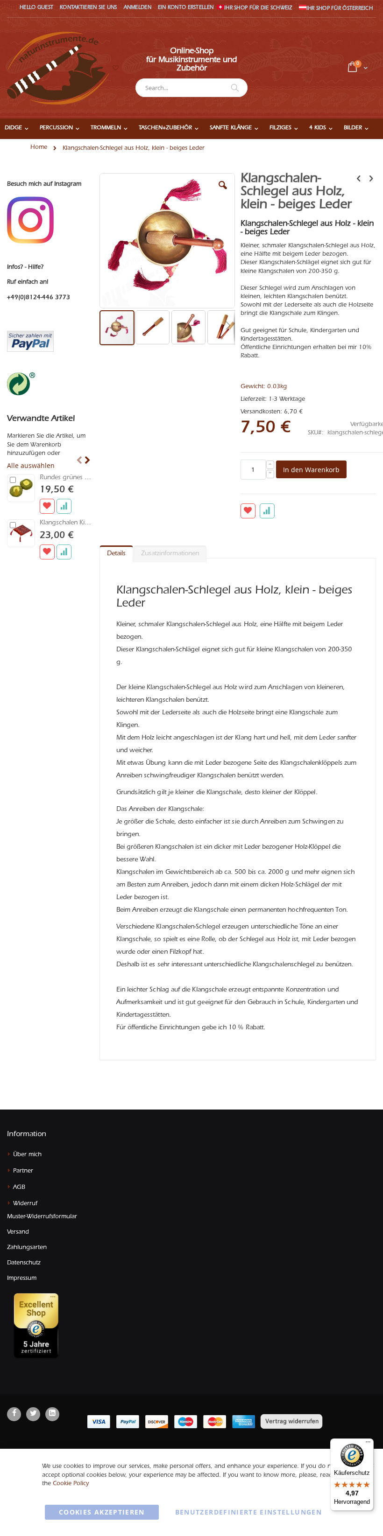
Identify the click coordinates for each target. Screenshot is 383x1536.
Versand (18, 1232)
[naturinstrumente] (58, 68)
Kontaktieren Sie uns (88, 8)
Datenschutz (24, 1263)
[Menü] (368, 1444)
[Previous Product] (359, 180)
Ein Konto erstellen (185, 8)
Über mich (27, 1155)
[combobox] (191, 87)
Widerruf (25, 1204)
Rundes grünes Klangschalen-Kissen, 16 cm (66, 478)
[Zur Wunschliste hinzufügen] (47, 506)
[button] (115, 69)
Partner (23, 1171)
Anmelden (137, 8)
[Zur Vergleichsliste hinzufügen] (64, 506)
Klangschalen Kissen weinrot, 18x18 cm (66, 523)
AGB (19, 1188)
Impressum (21, 1279)
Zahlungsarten (27, 1248)
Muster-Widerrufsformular (42, 1217)
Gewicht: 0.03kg (264, 387)
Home (38, 148)
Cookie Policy (71, 1484)
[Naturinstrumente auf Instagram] (30, 220)
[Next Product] (371, 180)
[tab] (116, 552)
